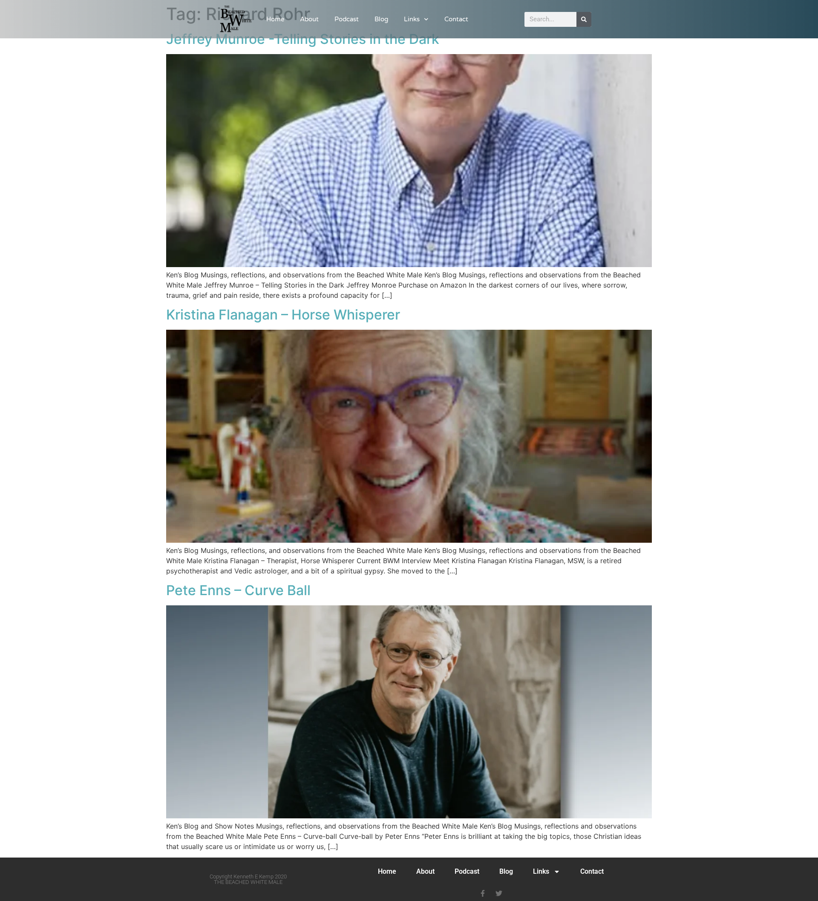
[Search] (583, 19)
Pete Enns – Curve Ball (238, 590)
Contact (456, 19)
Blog (381, 19)
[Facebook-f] (482, 893)
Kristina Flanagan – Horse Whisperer (283, 314)
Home (275, 19)
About (309, 19)
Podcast (346, 19)
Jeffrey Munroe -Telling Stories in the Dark (302, 39)
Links (412, 19)
